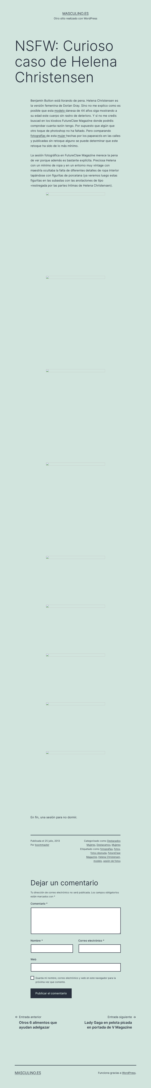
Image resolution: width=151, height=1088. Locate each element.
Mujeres (116, 844)
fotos (117, 848)
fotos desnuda (99, 852)
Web (33, 959)
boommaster (42, 844)
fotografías (38, 136)
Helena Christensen (109, 856)
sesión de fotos (111, 860)
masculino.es (75, 13)
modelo (60, 110)
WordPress (129, 1072)
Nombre (37, 940)
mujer (62, 136)
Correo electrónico (91, 940)
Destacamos (103, 844)
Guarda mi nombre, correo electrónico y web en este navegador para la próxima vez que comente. (76, 979)
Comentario (39, 903)
